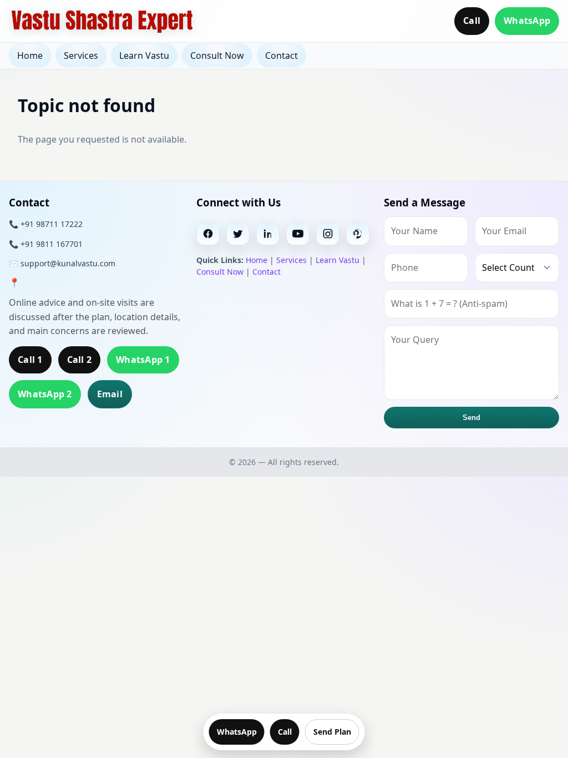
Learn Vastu (144, 55)
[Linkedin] (268, 233)
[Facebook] (208, 233)
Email (110, 394)
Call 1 (30, 359)
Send (472, 417)
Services (81, 55)
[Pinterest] (357, 233)
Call (471, 20)
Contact (281, 55)
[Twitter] (238, 233)
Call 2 (79, 359)
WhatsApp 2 (45, 394)
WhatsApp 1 (143, 359)
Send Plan (332, 731)
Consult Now (217, 55)
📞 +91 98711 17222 (46, 224)
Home (30, 55)
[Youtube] (298, 233)
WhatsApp (527, 20)
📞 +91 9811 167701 (46, 244)
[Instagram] (327, 233)
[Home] (102, 21)
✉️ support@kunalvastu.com (62, 263)
